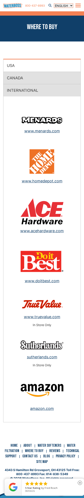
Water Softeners (49, 445)
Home (14, 445)
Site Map (42, 462)
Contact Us (29, 456)
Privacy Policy (65, 456)
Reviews (54, 451)
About (27, 445)
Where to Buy (34, 451)
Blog (46, 456)
